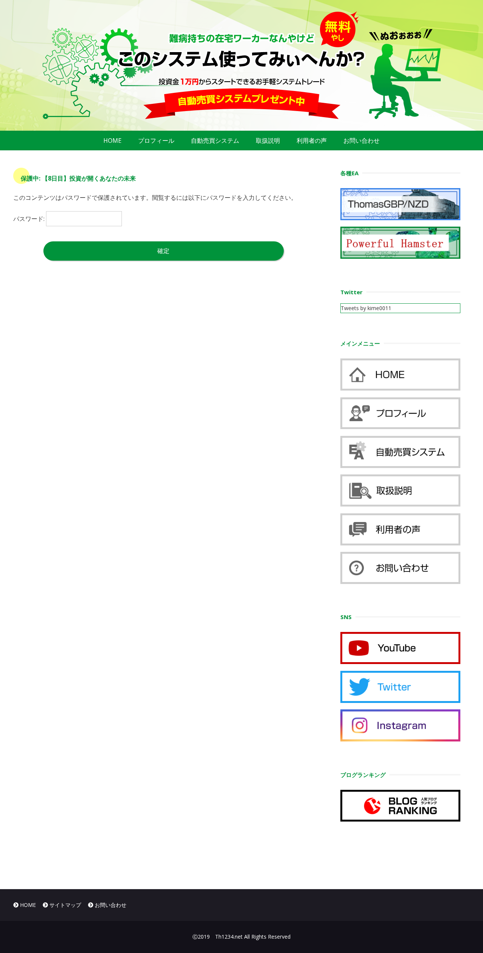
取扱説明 (268, 140)
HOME (112, 140)
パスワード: (29, 219)
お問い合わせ (361, 140)
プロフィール (156, 140)
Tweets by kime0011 (366, 308)
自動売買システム (215, 140)
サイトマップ (64, 904)
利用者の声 (312, 140)
